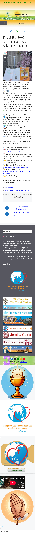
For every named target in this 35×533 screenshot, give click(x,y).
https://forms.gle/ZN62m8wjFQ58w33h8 (16, 167)
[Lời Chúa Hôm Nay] (17, 399)
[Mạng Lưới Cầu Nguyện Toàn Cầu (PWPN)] (17, 435)
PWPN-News (9, 188)
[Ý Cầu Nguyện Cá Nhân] (17, 524)
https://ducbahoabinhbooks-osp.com (15, 152)
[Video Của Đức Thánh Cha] (17, 473)
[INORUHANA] (11, 358)
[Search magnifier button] (31, 231)
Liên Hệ (6, 264)
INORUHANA (21, 14)
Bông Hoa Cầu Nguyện (12, 190)
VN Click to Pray (24, 190)
